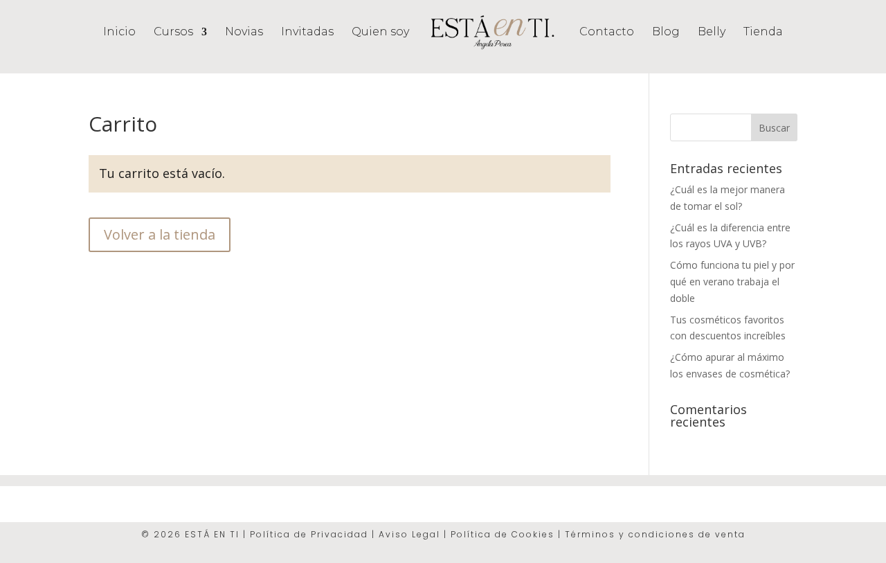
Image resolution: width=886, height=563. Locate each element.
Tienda (763, 32)
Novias (244, 32)
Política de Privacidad (309, 534)
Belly (711, 32)
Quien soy (380, 32)
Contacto (606, 32)
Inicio (119, 32)
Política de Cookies (504, 534)
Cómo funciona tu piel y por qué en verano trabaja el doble (732, 281)
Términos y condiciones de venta (655, 534)
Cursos (173, 32)
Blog (666, 32)
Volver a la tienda (159, 234)
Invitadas (307, 32)
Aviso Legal (409, 534)
